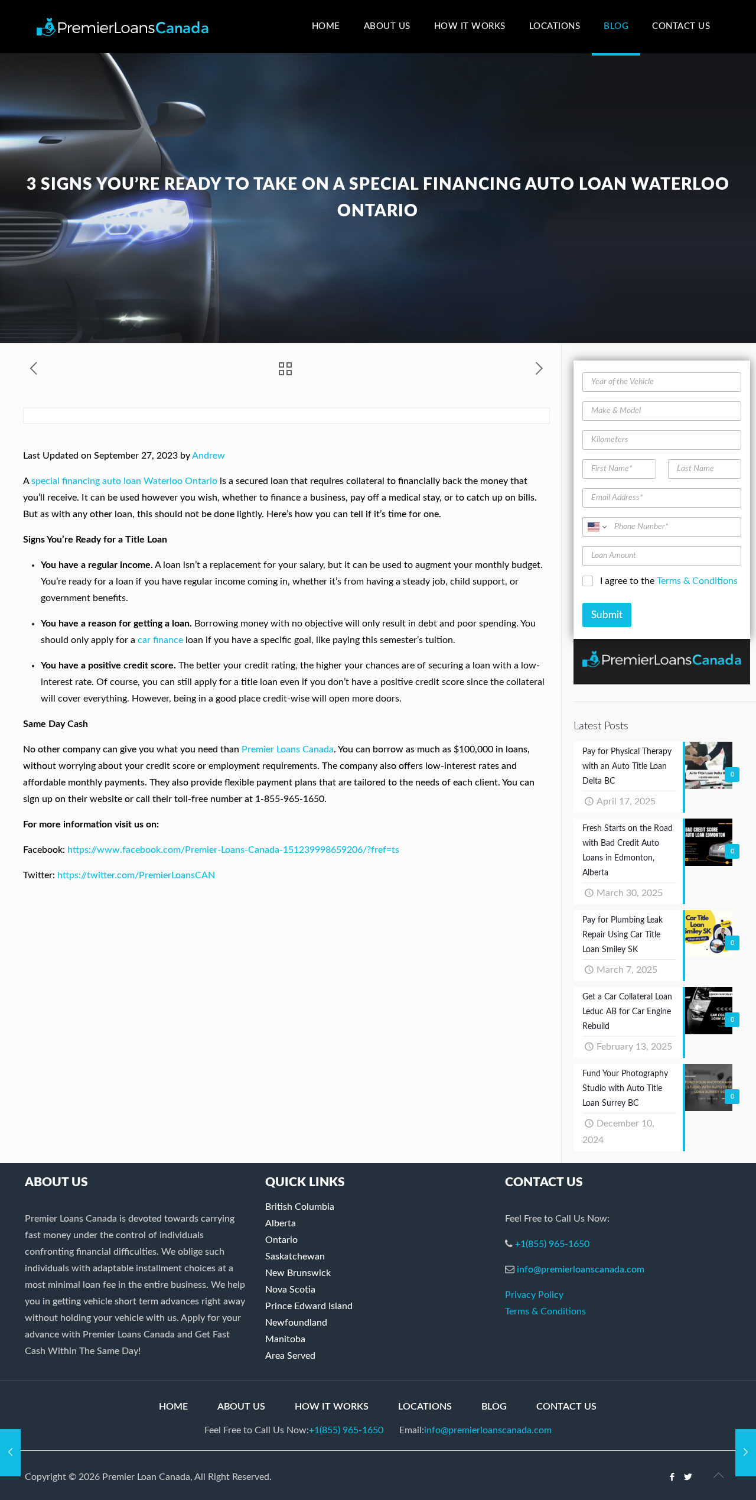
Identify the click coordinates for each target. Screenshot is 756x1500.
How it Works (332, 1406)
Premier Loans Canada (288, 749)
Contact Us (566, 1406)
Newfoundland (296, 1322)
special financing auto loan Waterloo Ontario (124, 481)
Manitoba (285, 1339)
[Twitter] (688, 1477)
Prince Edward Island (309, 1306)
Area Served (290, 1356)
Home (173, 1406)
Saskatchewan (295, 1256)
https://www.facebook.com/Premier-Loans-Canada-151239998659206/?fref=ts (233, 850)
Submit (607, 615)
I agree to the (669, 581)
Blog (494, 1406)
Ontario (281, 1240)
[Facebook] (672, 1477)
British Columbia (299, 1207)
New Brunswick (298, 1273)
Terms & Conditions (697, 581)
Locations (425, 1406)
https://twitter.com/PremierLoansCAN (136, 875)
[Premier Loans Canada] (122, 26)
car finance (160, 640)
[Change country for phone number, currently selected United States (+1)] (596, 527)
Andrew (208, 455)
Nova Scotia (290, 1289)
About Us (241, 1406)
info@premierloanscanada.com (580, 1269)
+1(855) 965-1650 (552, 1244)
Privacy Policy (534, 1295)
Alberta (280, 1223)
